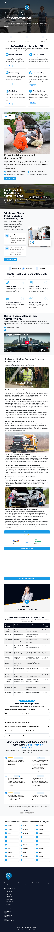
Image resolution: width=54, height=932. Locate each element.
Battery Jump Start (15, 54)
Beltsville (25, 837)
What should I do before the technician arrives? (17, 713)
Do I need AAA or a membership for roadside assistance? (19, 718)
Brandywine (25, 856)
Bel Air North (25, 829)
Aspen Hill (10, 852)
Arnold (9, 848)
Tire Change (9, 891)
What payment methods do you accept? (15, 735)
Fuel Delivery (13, 91)
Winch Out (8, 904)
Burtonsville (41, 833)
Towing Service (9, 899)
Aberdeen (10, 825)
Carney (40, 852)
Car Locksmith (9, 901)
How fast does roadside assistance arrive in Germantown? (20, 709)
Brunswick (41, 829)
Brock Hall (25, 860)
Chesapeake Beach (43, 860)
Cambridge (41, 844)
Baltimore (10, 860)
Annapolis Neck (11, 840)
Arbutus (9, 844)
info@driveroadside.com (12, 916)
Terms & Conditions (22, 929)
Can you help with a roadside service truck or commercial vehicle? (22, 726)
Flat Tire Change (38, 54)
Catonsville (41, 856)
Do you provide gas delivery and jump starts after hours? (19, 730)
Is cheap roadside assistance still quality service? (17, 722)
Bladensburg (25, 848)
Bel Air (24, 825)
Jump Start (8, 894)
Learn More (9, 66)
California (41, 837)
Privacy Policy (32, 929)
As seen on (27, 810)
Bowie (24, 852)
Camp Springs (41, 848)
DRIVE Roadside (24, 927)
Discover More (9, 178)
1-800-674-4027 (27, 607)
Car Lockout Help (38, 73)
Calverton (41, 840)
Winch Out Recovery (39, 91)
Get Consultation (9, 259)
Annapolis (10, 837)
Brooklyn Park (41, 825)
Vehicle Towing (14, 73)
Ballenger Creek (11, 856)
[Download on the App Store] (34, 197)
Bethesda (25, 844)
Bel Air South (25, 833)
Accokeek (10, 829)
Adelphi (9, 833)
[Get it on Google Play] (45, 197)
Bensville (25, 840)
